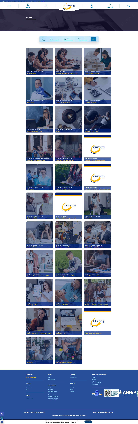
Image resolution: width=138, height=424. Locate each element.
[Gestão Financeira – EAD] (97, 263)
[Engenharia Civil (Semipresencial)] (68, 206)
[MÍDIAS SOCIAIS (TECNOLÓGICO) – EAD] (39, 321)
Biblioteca (72, 386)
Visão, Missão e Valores (52, 391)
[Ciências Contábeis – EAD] (39, 119)
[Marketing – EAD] (39, 292)
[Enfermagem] (39, 177)
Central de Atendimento (14, 1)
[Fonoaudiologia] (39, 234)
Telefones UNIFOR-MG (96, 383)
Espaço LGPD (31, 1)
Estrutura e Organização (53, 396)
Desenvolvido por (98, 412)
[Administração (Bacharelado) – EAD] (68, 61)
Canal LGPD (37, 1)
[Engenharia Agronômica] (68, 177)
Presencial (28, 386)
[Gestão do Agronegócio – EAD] (68, 263)
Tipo (51, 38)
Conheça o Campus (52, 395)
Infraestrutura (50, 389)
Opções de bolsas (29, 398)
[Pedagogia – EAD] (68, 321)
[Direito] (68, 119)
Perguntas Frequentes (96, 381)
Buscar (93, 39)
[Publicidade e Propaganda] (68, 350)
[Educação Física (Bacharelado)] (39, 148)
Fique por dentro (73, 377)
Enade (71, 393)
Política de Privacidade (52, 400)
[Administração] (39, 61)
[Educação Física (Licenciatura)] (68, 148)
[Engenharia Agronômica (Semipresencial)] (97, 177)
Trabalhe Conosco (95, 384)
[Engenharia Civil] (39, 206)
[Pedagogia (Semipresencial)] (97, 321)
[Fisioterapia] (97, 206)
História (49, 388)
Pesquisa (72, 389)
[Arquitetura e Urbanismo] (97, 61)
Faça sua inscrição (32, 377)
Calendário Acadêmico (24, 1)
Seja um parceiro (51, 379)
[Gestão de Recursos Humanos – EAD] (39, 263)
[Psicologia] (39, 350)
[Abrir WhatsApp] (134, 420)
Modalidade (66, 38)
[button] (2, 414)
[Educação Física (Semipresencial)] (97, 148)
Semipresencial (29, 388)
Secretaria (72, 388)
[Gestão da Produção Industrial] (97, 234)
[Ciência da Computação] (68, 90)
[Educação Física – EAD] (97, 119)
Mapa (49, 377)
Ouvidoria (94, 379)
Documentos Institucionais (53, 398)
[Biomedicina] (39, 90)
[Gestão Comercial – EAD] (68, 234)
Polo (79, 38)
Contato (93, 377)
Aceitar (88, 421)
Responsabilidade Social (53, 393)
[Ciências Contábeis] (97, 90)
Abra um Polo (42, 1)
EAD (27, 389)
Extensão (72, 391)
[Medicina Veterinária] (68, 292)
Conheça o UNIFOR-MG (5, 1)
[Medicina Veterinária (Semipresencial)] (97, 292)
